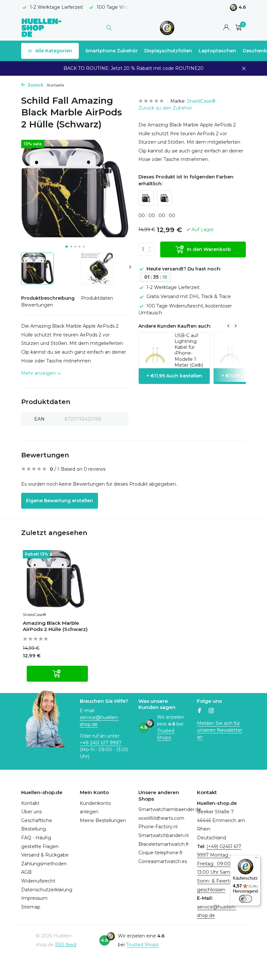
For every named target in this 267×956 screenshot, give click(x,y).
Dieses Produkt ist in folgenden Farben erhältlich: (185, 180)
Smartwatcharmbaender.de (169, 809)
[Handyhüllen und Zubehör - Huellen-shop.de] (41, 27)
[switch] (245, 899)
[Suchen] (109, 27)
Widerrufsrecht (38, 881)
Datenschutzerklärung (46, 890)
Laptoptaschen (217, 51)
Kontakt (30, 803)
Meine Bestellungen (103, 820)
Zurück (35, 85)
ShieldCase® (201, 101)
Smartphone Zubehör (111, 51)
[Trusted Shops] (167, 28)
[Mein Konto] (226, 28)
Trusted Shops (142, 945)
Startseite (55, 85)
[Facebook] (199, 711)
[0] (237, 28)
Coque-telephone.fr (160, 853)
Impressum (34, 898)
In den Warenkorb (209, 249)
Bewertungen (37, 305)
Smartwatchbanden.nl (163, 835)
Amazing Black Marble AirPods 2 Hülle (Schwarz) (55, 626)
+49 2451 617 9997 (100, 743)
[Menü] (256, 859)
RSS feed (65, 945)
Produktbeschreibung (48, 298)
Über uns (31, 812)
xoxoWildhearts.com (161, 818)
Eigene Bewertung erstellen (59, 501)
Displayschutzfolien (168, 51)
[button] (66, 246)
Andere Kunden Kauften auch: (174, 326)
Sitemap (30, 907)
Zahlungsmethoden (44, 864)
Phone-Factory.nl (157, 827)
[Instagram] (211, 711)
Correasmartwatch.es (162, 861)
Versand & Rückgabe (45, 855)
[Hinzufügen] (57, 674)
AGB (26, 872)
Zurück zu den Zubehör (165, 108)
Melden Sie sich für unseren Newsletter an (219, 730)
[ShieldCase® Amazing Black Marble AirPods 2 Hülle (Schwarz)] (55, 579)
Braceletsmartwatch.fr (163, 844)
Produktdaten (97, 298)
